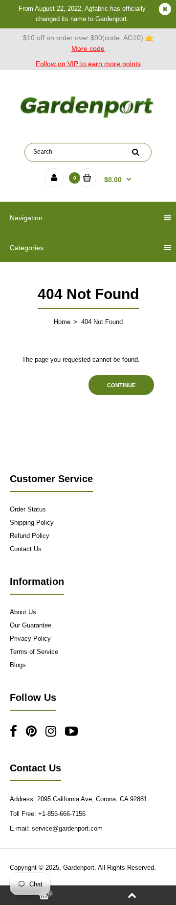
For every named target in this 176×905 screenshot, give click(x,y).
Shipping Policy (32, 522)
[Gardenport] (88, 117)
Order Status (28, 509)
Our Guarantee (30, 625)
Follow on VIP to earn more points (88, 64)
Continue (121, 385)
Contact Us (26, 549)
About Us (23, 612)
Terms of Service (34, 651)
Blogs (18, 665)
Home (62, 321)
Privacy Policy (30, 638)
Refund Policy (29, 535)
